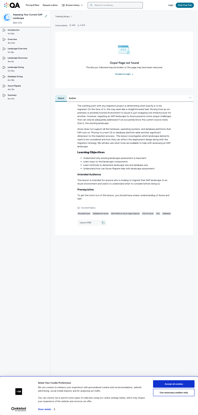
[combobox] (115, 5)
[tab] (61, 98)
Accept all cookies (174, 384)
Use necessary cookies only (174, 392)
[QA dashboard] (12, 5)
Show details (44, 409)
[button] (32, 5)
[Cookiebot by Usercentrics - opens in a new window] (18, 409)
